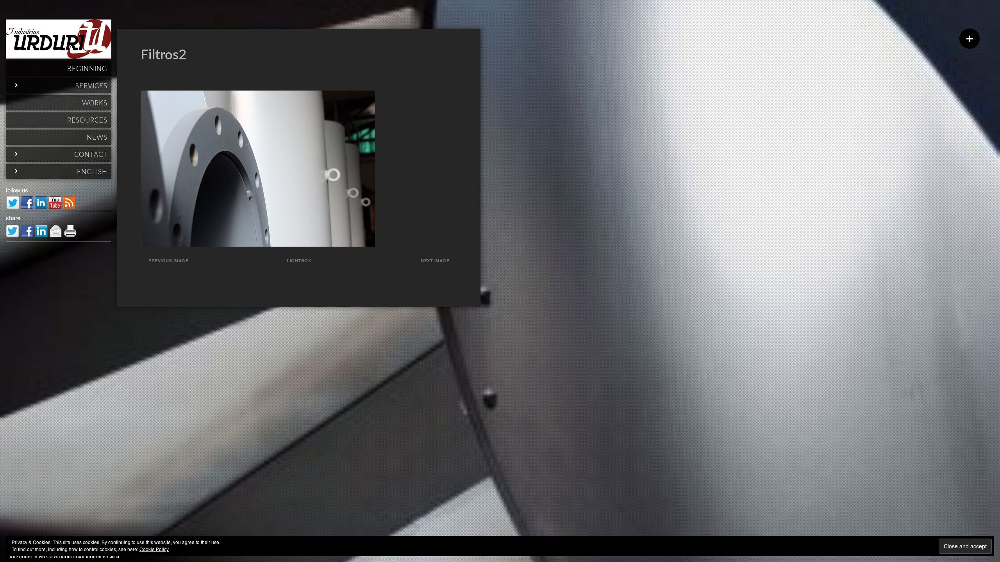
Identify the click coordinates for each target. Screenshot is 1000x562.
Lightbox (299, 260)
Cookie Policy (154, 549)
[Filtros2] (258, 244)
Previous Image (168, 260)
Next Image (435, 260)
